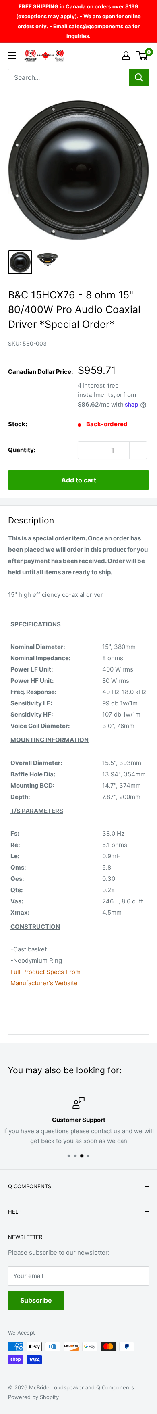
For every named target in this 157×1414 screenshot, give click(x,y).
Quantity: (21, 450)
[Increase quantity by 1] (138, 450)
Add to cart (78, 480)
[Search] (139, 77)
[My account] (126, 55)
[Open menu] (12, 55)
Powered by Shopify (33, 1397)
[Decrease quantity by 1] (86, 450)
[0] (142, 55)
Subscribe (36, 1300)
